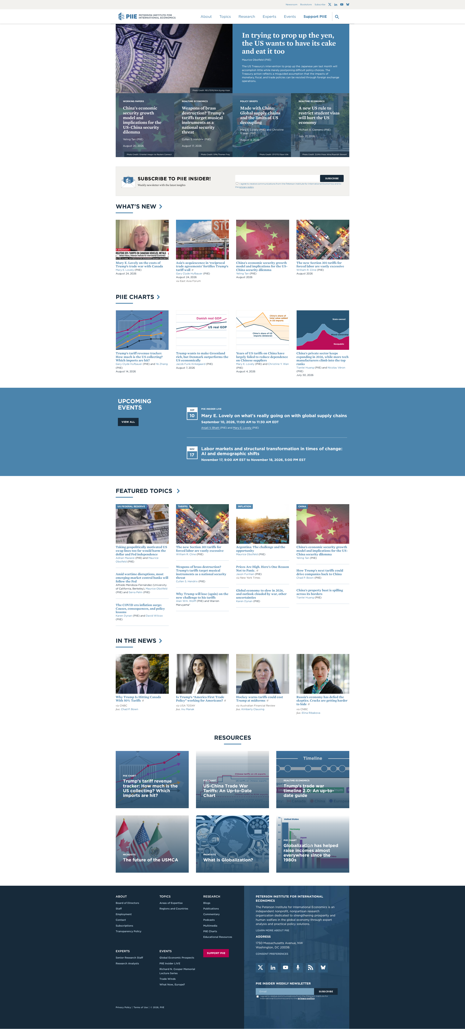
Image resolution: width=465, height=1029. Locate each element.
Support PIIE (315, 16)
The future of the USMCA (150, 859)
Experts (123, 951)
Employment (124, 914)
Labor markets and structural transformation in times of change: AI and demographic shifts (271, 451)
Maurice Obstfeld (156, 588)
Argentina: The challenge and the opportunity (260, 548)
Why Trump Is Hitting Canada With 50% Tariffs (138, 698)
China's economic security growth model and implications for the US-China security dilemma (142, 120)
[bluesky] (323, 968)
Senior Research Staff (129, 957)
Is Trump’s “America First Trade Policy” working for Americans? (200, 698)
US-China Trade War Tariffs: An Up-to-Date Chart (227, 790)
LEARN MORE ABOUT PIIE (272, 930)
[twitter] (260, 968)
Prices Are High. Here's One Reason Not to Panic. (262, 568)
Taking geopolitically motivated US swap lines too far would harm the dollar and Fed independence (141, 550)
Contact (121, 919)
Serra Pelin (136, 592)
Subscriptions (124, 925)
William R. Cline (306, 269)
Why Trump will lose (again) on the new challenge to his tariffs (202, 595)
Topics (165, 896)
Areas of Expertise (171, 903)
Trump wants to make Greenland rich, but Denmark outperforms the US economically (202, 356)
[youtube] (285, 968)
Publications (211, 908)
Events (290, 16)
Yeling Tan (129, 139)
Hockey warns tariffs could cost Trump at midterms (259, 698)
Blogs (206, 903)
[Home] (147, 16)
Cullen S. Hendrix (193, 139)
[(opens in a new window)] (329, 5)
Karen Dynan (124, 615)
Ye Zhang (162, 363)
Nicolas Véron (336, 367)
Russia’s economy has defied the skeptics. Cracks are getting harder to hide (321, 700)
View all (128, 421)
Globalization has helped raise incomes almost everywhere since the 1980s (311, 852)
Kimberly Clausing (252, 709)
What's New (137, 206)
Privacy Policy (123, 1007)
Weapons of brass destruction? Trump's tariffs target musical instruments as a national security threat (203, 120)
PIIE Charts (136, 296)
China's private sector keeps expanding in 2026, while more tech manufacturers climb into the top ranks (322, 358)
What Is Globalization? (228, 859)
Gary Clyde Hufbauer (189, 273)
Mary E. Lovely (249, 129)
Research (211, 896)
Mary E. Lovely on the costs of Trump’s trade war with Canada (139, 264)
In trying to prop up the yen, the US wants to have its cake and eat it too (289, 43)
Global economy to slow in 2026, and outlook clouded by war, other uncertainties (261, 593)
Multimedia (210, 925)
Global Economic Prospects (176, 957)
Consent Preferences (272, 953)
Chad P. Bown (305, 577)
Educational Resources (217, 936)
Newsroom (291, 4)
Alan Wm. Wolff (186, 600)
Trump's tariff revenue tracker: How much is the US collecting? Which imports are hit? (139, 356)
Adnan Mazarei (125, 557)
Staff (119, 908)
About (121, 896)
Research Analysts (127, 963)
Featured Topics (146, 490)
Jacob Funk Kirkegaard (191, 363)
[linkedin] (273, 968)
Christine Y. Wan (278, 363)
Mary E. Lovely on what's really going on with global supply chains (274, 415)
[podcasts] (298, 968)
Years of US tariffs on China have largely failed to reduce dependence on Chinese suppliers (262, 356)
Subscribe (320, 4)
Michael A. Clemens (311, 129)
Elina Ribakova (311, 712)
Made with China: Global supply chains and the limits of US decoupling (260, 115)
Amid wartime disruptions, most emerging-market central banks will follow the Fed (142, 577)
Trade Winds (167, 978)
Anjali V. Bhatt (210, 427)
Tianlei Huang (305, 367)
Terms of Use (141, 1007)
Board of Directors (127, 903)
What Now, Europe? (172, 984)
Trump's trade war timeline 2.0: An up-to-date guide (309, 790)
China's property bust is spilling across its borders (319, 592)
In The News (137, 640)
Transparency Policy (128, 931)
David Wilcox (154, 615)
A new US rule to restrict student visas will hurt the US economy (319, 115)
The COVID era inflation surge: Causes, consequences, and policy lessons (140, 608)
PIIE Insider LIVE (169, 963)
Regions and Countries (173, 908)
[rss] (310, 968)
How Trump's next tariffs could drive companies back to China (319, 572)
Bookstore (306, 4)
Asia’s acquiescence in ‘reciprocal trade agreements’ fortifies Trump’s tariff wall (202, 266)
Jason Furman (245, 574)
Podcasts (209, 919)
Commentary (211, 914)
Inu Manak (187, 709)
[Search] (336, 16)
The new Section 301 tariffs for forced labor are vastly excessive (320, 264)
